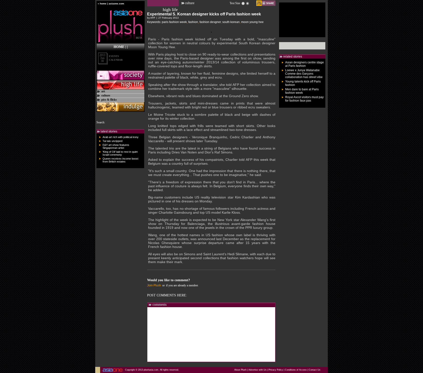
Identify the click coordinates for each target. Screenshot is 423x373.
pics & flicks (109, 99)
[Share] (268, 3)
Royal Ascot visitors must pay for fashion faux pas (304, 98)
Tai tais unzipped (112, 141)
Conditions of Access (296, 370)
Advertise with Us (257, 370)
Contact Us (314, 370)
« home (102, 3)
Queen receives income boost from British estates (120, 160)
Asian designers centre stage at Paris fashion (304, 64)
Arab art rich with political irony (121, 137)
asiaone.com (116, 3)
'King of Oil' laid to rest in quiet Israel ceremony (120, 153)
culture (105, 95)
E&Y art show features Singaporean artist (116, 146)
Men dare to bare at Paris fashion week (302, 91)
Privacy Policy (276, 370)
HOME (119, 47)
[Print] (259, 3)
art (103, 91)
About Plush (240, 370)
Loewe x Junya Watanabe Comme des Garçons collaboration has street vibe (304, 74)
